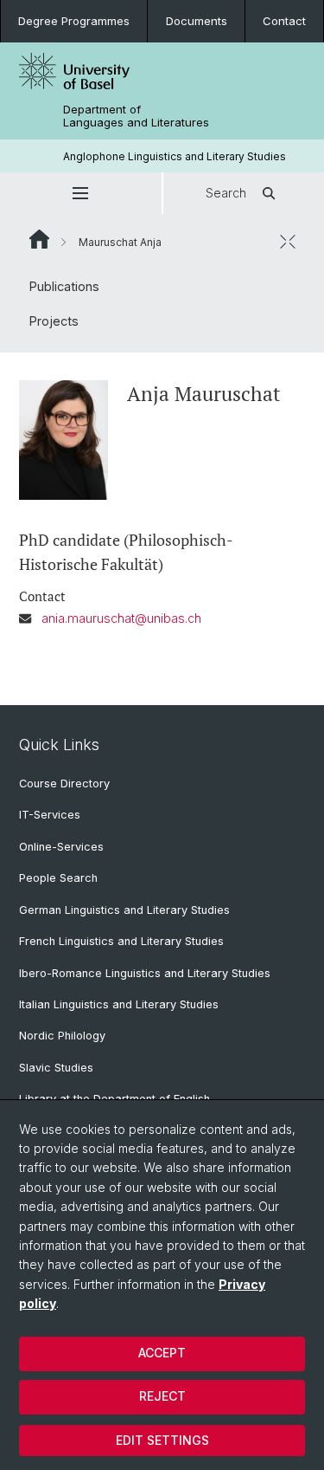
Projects (54, 321)
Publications (64, 286)
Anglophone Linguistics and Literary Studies (174, 156)
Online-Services (61, 846)
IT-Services (49, 814)
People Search (58, 877)
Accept (162, 1352)
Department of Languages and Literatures (136, 116)
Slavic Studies (56, 1067)
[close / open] (287, 241)
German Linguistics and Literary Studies (124, 909)
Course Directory (64, 783)
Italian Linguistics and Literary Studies (119, 1004)
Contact (284, 21)
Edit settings (162, 1440)
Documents (196, 21)
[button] (81, 193)
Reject (162, 1396)
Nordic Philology (62, 1035)
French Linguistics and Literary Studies (121, 941)
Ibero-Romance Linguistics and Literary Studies (144, 973)
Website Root (39, 239)
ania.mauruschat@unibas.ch (121, 618)
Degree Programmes (74, 21)
